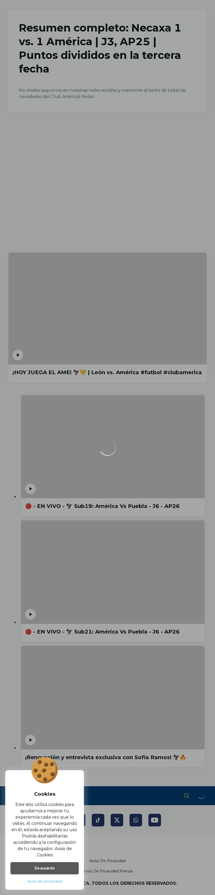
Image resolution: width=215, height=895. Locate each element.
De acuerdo (45, 868)
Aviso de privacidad (44, 881)
